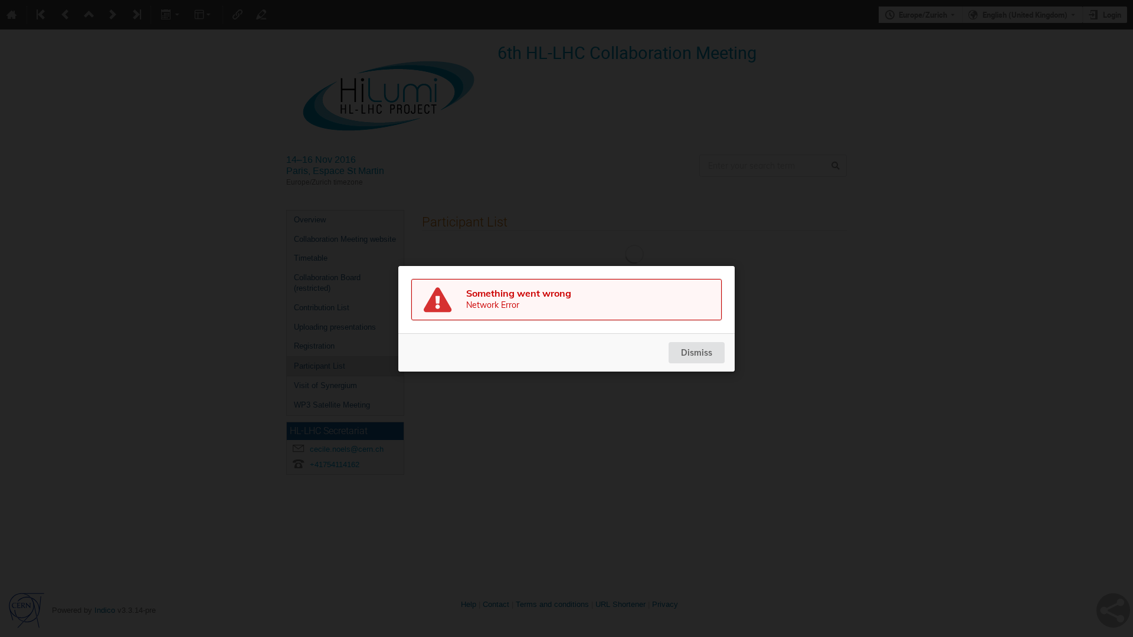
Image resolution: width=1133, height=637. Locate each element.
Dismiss (696, 352)
